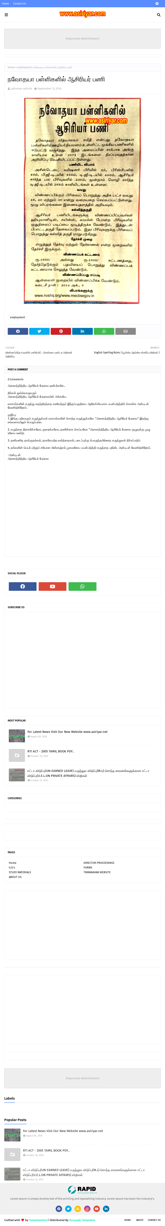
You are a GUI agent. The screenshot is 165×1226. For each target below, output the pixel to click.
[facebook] (157, 4)
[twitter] (68, 1209)
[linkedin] (106, 1209)
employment (24, 67)
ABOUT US (15, 877)
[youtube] (52, 586)
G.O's (12, 867)
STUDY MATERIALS (20, 872)
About (140, 1220)
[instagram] (87, 1209)
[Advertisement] (82, 925)
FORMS (88, 867)
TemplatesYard (38, 1220)
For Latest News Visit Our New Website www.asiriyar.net (67, 732)
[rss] (78, 1209)
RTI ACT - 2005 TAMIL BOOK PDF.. (51, 751)
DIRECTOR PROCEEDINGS (99, 862)
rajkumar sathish (21, 88)
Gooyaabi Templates (82, 1220)
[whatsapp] (82, 586)
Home (5, 3)
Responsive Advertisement (82, 38)
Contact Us (19, 3)
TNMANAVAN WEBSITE (97, 872)
